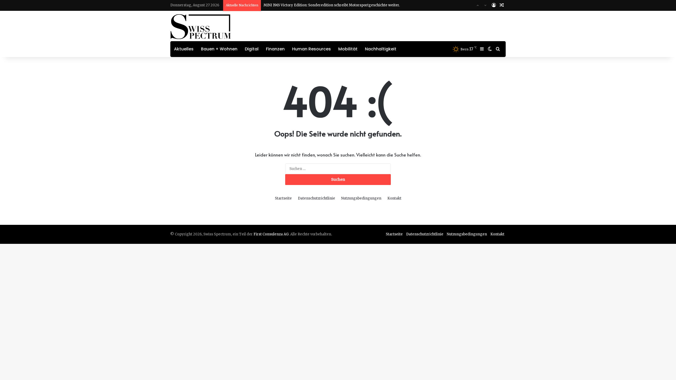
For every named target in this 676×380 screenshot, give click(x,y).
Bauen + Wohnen (219, 49)
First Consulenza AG (271, 234)
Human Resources (311, 49)
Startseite (283, 198)
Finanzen (275, 49)
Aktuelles (184, 49)
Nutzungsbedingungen (361, 198)
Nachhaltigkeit (380, 49)
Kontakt (394, 198)
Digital (252, 49)
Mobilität (348, 49)
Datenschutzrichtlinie (316, 198)
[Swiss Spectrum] (200, 26)
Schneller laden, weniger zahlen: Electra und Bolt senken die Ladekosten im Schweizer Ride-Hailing (351, 10)
